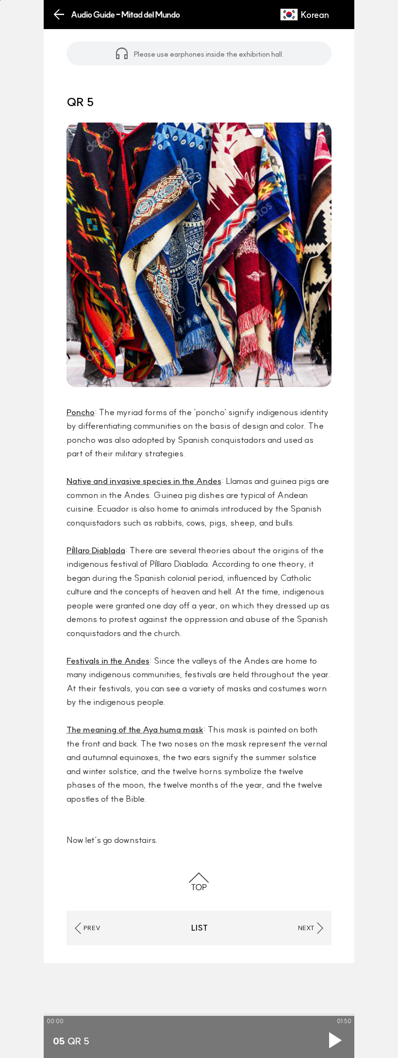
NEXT (306, 928)
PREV (91, 928)
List (199, 928)
